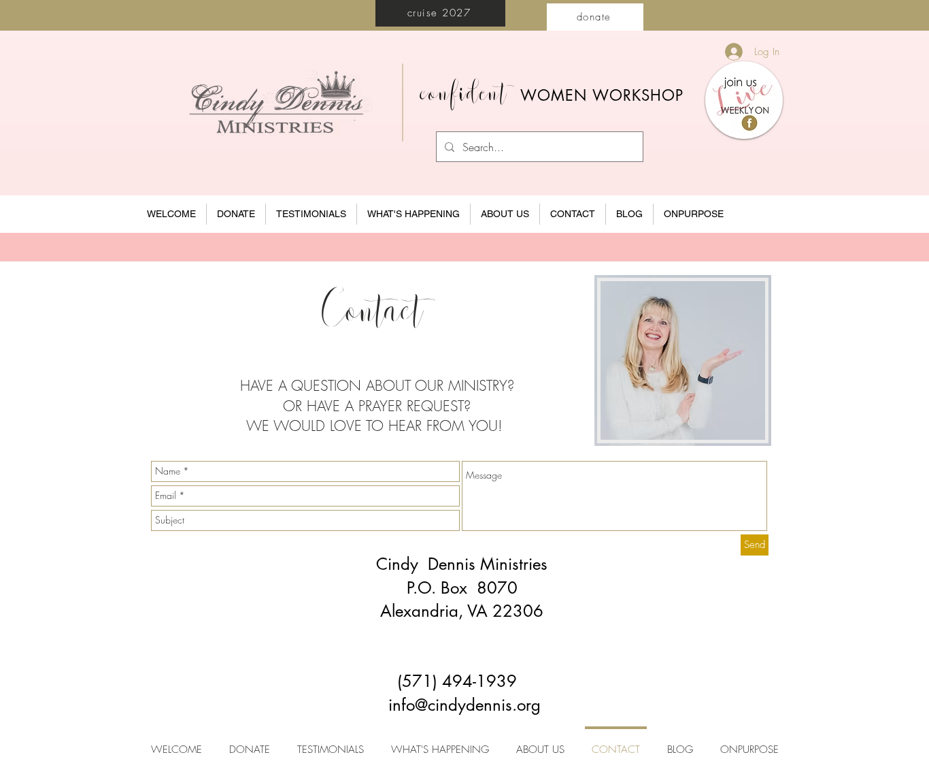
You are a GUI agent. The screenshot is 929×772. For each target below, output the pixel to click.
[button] (505, 214)
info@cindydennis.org (464, 704)
